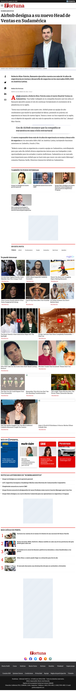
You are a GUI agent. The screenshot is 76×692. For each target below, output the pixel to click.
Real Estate (55, 250)
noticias (9, 445)
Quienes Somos (18, 673)
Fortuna (42, 666)
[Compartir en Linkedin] (5, 94)
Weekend (60, 666)
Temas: (13, 250)
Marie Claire (33, 666)
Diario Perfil (6, 666)
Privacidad (38, 673)
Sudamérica (46, 250)
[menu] (2, 5)
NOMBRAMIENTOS (7, 11)
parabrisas (66, 445)
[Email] (5, 100)
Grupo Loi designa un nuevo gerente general (17, 479)
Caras (15, 666)
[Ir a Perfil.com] (70, 2)
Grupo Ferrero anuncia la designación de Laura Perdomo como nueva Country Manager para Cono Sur (37, 490)
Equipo (46, 673)
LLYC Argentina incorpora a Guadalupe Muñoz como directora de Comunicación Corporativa (33, 483)
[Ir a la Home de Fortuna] (14, 5)
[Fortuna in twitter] (35, 659)
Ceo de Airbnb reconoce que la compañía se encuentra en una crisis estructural (38, 129)
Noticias (23, 666)
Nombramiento (29, 250)
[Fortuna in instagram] (25, 659)
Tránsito (71, 673)
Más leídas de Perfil (11, 530)
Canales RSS (6, 673)
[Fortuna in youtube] (40, 659)
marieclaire (28, 445)
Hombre (51, 666)
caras (47, 445)
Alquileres (63, 250)
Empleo (38, 250)
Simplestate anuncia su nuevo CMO (14, 486)
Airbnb (18, 96)
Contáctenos (29, 673)
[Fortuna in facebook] (30, 659)
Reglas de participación (58, 673)
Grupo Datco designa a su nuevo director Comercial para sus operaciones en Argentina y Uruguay (35, 494)
